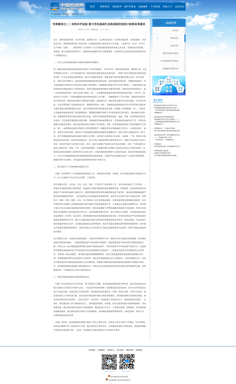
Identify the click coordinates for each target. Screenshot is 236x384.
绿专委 (175, 30)
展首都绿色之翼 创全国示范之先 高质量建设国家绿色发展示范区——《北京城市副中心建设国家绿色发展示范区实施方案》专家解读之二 (168, 109)
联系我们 (139, 350)
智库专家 (174, 46)
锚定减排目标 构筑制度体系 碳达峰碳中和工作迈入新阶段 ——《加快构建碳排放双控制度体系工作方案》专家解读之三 (168, 120)
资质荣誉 (101, 350)
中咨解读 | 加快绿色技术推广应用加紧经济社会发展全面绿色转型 (168, 145)
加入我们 (120, 350)
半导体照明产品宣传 (169, 61)
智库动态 (174, 38)
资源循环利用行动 (170, 69)
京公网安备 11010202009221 (119, 380)
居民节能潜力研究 (170, 53)
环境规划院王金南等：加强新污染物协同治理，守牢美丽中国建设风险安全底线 (165, 153)
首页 (92, 6)
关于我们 (91, 350)
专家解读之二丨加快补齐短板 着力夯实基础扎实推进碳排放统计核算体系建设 (168, 129)
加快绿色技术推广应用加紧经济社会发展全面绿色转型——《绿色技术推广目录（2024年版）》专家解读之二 (168, 137)
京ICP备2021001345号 (119, 377)
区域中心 (110, 350)
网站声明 (129, 350)
